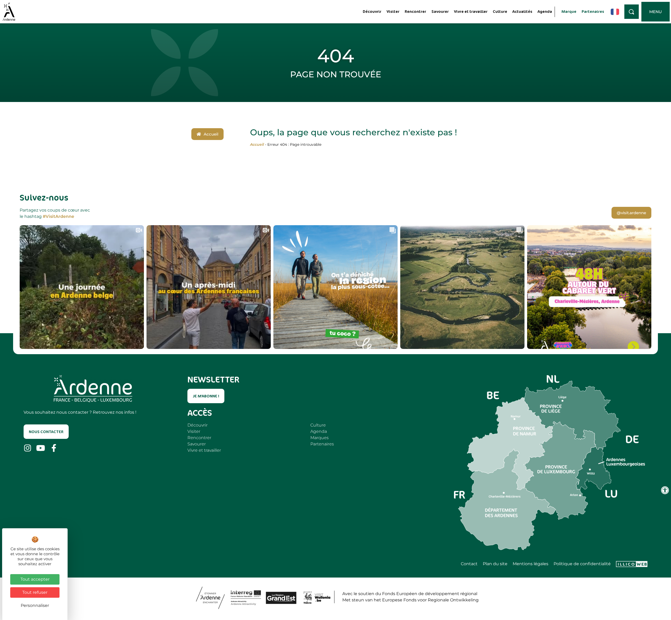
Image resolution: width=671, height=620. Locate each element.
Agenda (545, 11)
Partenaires (593, 11)
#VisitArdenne (58, 216)
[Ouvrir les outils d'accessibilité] (665, 490)
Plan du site (495, 564)
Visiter (393, 11)
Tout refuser (34, 592)
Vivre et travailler (471, 11)
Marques (319, 437)
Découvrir (372, 11)
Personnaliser (35, 605)
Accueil (257, 144)
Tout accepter (35, 579)
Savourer (440, 11)
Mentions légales (530, 564)
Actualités (522, 11)
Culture (500, 11)
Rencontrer (415, 11)
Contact (469, 564)
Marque (568, 11)
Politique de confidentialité (582, 564)
